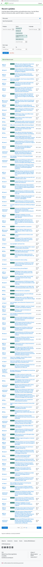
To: (16, 47)
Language (31, 26)
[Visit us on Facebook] (2, 547)
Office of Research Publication (5, 371)
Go (26, 527)
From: (4, 47)
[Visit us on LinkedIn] (7, 547)
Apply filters (5, 52)
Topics (17, 26)
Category (5, 26)
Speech (5, 70)
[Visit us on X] (5, 547)
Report (5, 79)
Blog (4, 118)
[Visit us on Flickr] (12, 547)
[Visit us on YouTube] (10, 547)
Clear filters (12, 52)
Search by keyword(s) (7, 21)
